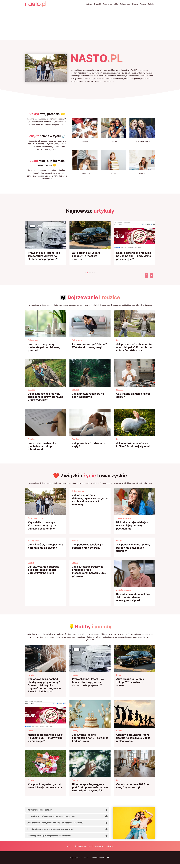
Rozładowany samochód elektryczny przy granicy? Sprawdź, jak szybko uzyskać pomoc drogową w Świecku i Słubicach (44, 685)
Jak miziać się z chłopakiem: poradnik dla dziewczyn (45, 546)
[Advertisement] (90, 24)
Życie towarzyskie (110, 4)
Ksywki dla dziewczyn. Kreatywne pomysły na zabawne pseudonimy (42, 525)
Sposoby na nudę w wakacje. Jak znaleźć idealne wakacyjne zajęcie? (133, 597)
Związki (97, 4)
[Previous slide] (146, 275)
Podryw (75, 540)
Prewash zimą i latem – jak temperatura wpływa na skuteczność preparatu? (44, 256)
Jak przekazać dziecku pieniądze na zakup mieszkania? (42, 446)
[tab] (85, 272)
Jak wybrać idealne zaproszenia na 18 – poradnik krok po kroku (90, 738)
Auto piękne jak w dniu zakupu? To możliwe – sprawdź (86, 256)
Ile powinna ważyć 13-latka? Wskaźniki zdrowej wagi (89, 346)
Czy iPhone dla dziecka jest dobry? (133, 395)
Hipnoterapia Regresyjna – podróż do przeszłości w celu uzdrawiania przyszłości (90, 787)
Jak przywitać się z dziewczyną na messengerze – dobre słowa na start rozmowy (90, 500)
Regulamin (99, 846)
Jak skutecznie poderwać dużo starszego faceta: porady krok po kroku (43, 569)
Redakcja (109, 846)
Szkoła (151, 4)
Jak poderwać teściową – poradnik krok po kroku (87, 546)
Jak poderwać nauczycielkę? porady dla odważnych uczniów (134, 547)
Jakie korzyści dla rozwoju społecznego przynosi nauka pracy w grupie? (45, 396)
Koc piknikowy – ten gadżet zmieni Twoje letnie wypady (45, 786)
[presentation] (45, 235)
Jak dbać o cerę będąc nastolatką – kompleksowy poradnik (44, 347)
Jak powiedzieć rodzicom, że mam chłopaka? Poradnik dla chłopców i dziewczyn (134, 347)
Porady (143, 4)
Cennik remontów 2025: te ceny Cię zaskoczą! (132, 786)
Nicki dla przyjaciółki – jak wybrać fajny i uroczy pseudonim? (132, 525)
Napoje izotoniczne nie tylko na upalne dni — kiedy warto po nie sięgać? (133, 256)
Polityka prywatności (83, 846)
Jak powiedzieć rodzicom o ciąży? (89, 445)
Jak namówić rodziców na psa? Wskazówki (88, 395)
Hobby (135, 4)
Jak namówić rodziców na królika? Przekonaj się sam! (133, 445)
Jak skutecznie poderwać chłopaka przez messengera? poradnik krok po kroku (89, 571)
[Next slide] (151, 275)
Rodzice (89, 4)
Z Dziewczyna (78, 491)
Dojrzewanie (125, 4)
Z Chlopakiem (33, 540)
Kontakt (70, 846)
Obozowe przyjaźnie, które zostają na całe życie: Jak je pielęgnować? (133, 738)
